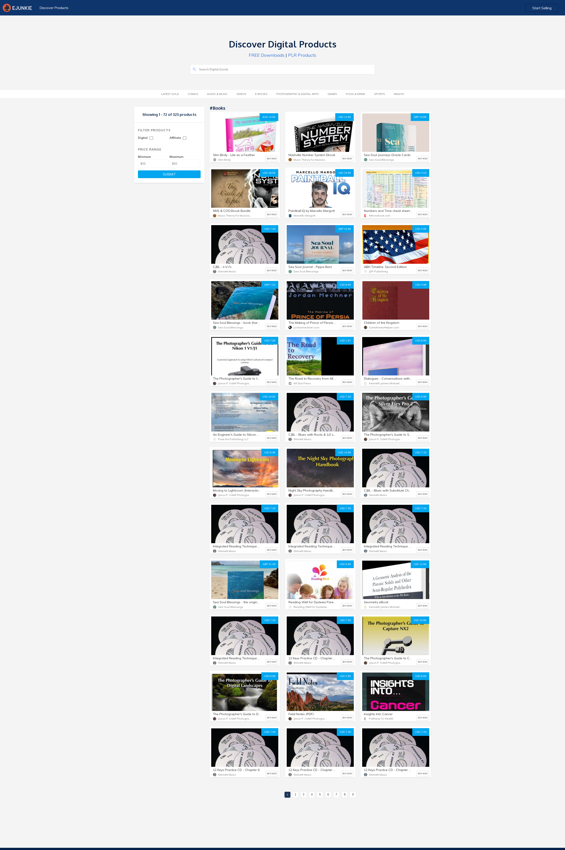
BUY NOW (272, 158)
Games (332, 94)
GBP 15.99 (344, 228)
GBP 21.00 (269, 564)
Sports (379, 94)
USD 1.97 (345, 340)
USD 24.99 (344, 172)
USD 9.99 (420, 396)
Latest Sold (170, 94)
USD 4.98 (420, 284)
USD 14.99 (344, 452)
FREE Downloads (266, 55)
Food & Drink (355, 94)
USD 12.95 (420, 564)
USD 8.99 (345, 284)
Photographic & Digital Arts (297, 94)
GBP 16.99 (420, 117)
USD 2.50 (420, 172)
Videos (241, 94)
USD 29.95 (269, 172)
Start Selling (542, 8)
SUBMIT (169, 174)
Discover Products (54, 8)
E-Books (261, 94)
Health (399, 94)
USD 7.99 (269, 340)
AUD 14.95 (268, 117)
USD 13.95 (344, 117)
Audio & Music (217, 94)
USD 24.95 (269, 396)
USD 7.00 (269, 228)
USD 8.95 (420, 676)
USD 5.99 (420, 228)
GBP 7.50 (269, 284)
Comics (193, 94)
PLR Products (302, 55)
